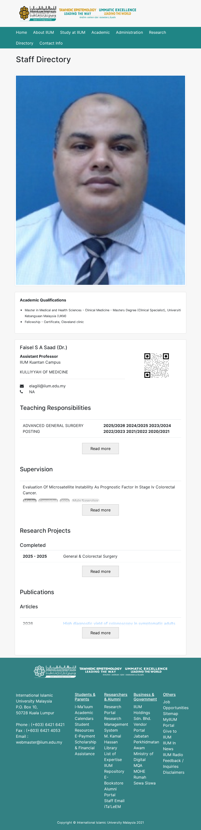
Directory (24, 43)
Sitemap (170, 713)
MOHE (139, 771)
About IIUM (43, 32)
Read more (100, 448)
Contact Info (51, 43)
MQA (138, 765)
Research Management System (116, 724)
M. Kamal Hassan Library (112, 742)
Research (157, 32)
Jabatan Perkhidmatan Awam (146, 742)
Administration (129, 32)
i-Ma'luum (84, 706)
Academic (100, 32)
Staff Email (114, 800)
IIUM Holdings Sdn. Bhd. (142, 712)
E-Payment (85, 736)
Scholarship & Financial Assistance (85, 747)
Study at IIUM (72, 32)
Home (21, 32)
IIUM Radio (173, 754)
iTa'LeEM (112, 806)
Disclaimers (173, 772)
